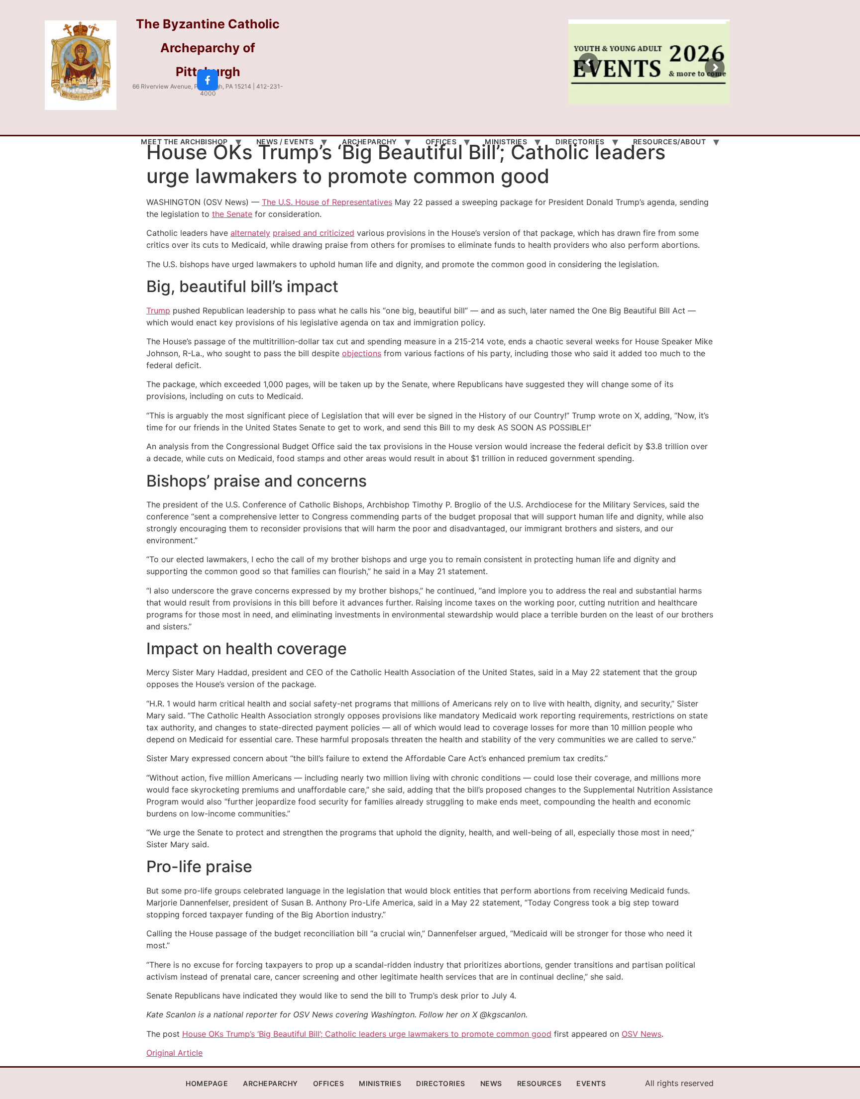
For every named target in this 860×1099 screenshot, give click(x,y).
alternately (250, 233)
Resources (539, 1083)
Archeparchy (369, 141)
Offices (441, 141)
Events (591, 1083)
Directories (580, 141)
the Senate (232, 214)
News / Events (285, 141)
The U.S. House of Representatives (327, 202)
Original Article (174, 1053)
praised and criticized (313, 233)
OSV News (641, 1034)
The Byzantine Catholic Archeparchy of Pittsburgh (208, 47)
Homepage (207, 1083)
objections (361, 353)
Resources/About (669, 141)
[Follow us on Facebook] (207, 80)
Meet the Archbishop (184, 141)
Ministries (506, 141)
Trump (158, 310)
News (491, 1083)
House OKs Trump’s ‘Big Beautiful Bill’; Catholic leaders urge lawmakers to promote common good (366, 1034)
